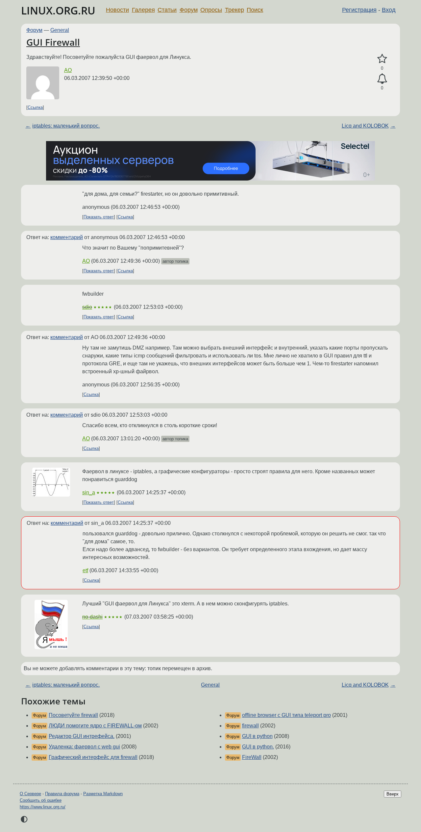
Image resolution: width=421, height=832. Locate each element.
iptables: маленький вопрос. (66, 126)
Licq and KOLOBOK (365, 126)
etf (85, 570)
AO (68, 70)
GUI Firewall (53, 42)
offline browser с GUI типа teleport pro (286, 715)
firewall (250, 725)
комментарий (66, 237)
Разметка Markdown (103, 793)
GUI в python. (258, 746)
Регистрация (359, 10)
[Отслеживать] (382, 79)
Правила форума (62, 793)
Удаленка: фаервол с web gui (84, 746)
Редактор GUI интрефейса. (81, 736)
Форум (189, 10)
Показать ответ (99, 216)
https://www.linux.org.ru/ (42, 806)
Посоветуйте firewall (73, 715)
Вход (389, 10)
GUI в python (257, 736)
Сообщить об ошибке (41, 800)
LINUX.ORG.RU (58, 10)
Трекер (234, 10)
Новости (117, 10)
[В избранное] (382, 59)
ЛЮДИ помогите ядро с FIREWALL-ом (95, 725)
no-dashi (92, 617)
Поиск (255, 10)
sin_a (88, 492)
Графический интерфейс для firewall (93, 757)
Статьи (167, 10)
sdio (87, 307)
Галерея (143, 10)
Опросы (211, 10)
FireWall (251, 757)
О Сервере (30, 793)
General (59, 30)
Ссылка (35, 107)
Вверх (392, 794)
